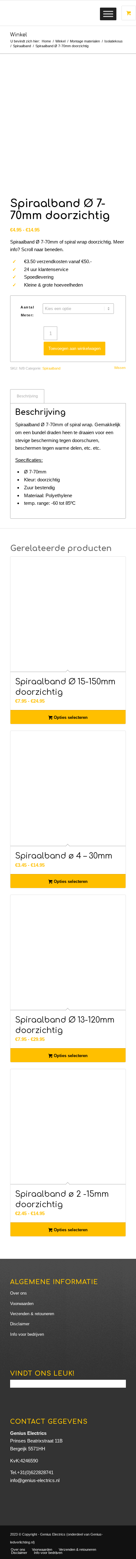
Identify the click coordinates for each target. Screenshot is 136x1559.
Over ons (18, 1293)
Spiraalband (51, 368)
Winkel (18, 35)
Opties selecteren (70, 717)
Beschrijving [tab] (27, 396)
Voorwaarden (22, 1303)
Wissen (120, 368)
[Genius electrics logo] (56, 13)
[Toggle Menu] (108, 14)
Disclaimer (19, 1323)
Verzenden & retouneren (32, 1313)
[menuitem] (18, 1549)
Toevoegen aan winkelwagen (74, 348)
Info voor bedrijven (27, 1334)
